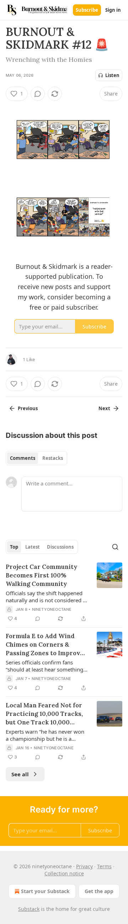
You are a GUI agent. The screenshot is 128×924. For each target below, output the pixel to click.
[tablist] (36, 458)
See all (20, 774)
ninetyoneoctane (52, 609)
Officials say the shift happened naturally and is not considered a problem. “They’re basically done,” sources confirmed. (46, 596)
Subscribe (87, 10)
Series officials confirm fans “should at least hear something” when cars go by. (45, 666)
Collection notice (64, 873)
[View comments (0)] (38, 94)
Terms (104, 866)
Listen (112, 75)
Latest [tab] (32, 547)
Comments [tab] (22, 458)
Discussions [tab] (60, 547)
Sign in (113, 10)
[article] (64, 592)
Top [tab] (14, 547)
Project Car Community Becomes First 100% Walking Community (41, 575)
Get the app (99, 891)
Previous (28, 408)
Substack (28, 909)
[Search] (115, 547)
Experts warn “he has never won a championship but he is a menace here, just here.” (45, 735)
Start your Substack (45, 891)
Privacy (84, 866)
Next (104, 408)
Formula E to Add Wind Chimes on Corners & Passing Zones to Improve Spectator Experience (45, 644)
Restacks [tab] (52, 458)
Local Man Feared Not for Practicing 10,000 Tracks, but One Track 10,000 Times (44, 714)
